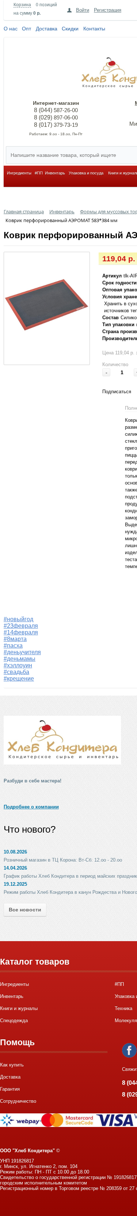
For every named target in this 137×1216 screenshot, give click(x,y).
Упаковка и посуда (86, 173)
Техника (123, 1008)
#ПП (39, 173)
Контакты (94, 29)
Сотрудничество (18, 1101)
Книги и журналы (19, 1008)
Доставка (46, 29)
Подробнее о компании (31, 807)
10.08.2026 (15, 852)
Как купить (12, 1065)
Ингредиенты (19, 173)
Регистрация (107, 10)
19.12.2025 (15, 884)
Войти (82, 10)
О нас (11, 29)
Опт (26, 29)
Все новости (25, 910)
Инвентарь (55, 173)
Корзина (22, 4)
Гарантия (10, 1089)
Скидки (70, 29)
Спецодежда (14, 1020)
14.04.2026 (15, 868)
